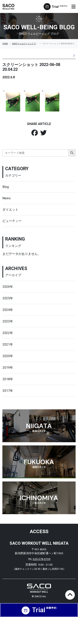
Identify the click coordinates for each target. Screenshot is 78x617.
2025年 (8, 298)
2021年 (8, 344)
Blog (5, 187)
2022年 (8, 333)
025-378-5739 (41, 559)
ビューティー (12, 221)
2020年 (8, 356)
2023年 (8, 321)
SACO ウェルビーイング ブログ (26, 43)
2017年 (8, 391)
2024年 (8, 310)
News (6, 198)
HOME (5, 43)
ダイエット (10, 209)
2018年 (8, 379)
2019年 (8, 367)
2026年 (8, 287)
